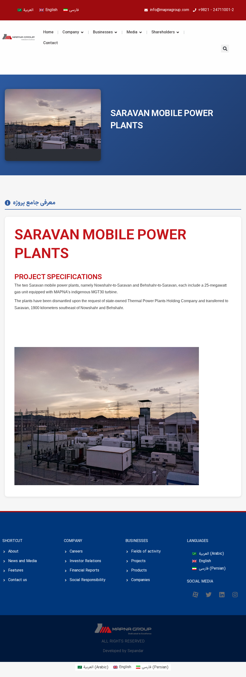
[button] (225, 49)
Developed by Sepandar (123, 651)
